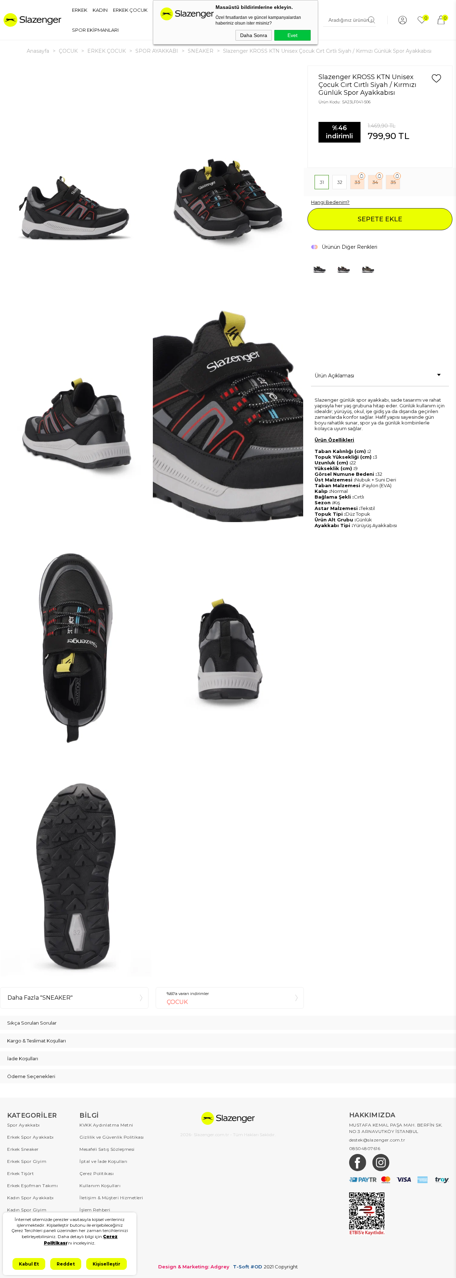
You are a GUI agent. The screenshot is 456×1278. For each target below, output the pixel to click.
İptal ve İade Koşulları (103, 1161)
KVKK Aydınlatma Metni (106, 1125)
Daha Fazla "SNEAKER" (40, 997)
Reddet (66, 1264)
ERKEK (79, 10)
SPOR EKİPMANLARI (95, 30)
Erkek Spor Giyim (26, 1161)
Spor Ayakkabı (23, 1125)
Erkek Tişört (20, 1173)
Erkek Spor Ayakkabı (30, 1137)
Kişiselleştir (106, 1264)
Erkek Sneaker (23, 1149)
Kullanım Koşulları (99, 1185)
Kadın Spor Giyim (26, 1209)
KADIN (100, 10)
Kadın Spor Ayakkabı (30, 1197)
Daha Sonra (253, 35)
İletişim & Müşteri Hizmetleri (111, 1197)
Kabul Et (29, 1264)
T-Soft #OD (247, 1266)
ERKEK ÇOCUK (130, 10)
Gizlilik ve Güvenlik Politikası (111, 1137)
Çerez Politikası (96, 1173)
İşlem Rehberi (94, 1209)
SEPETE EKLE (380, 219)
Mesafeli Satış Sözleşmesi (107, 1149)
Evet (292, 35)
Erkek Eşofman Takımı (32, 1185)
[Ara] (371, 20)
